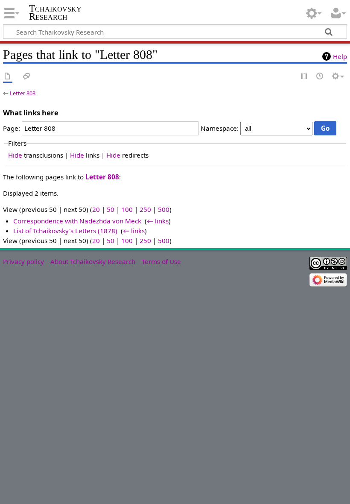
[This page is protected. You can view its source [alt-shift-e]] (304, 77)
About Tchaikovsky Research (92, 261)
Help (340, 56)
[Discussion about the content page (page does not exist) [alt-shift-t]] (27, 77)
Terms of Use (161, 261)
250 (145, 209)
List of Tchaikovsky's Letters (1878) (65, 230)
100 (127, 209)
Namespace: (220, 128)
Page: (11, 128)
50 (110, 209)
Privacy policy (23, 261)
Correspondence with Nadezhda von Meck (77, 221)
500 (163, 209)
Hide (15, 155)
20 (96, 209)
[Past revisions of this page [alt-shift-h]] (320, 77)
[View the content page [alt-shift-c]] (7, 77)
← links (158, 221)
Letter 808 (22, 93)
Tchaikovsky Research (55, 12)
